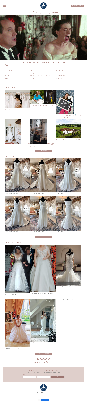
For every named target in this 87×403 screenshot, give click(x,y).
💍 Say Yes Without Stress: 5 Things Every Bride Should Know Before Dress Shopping (68, 115)
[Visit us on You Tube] (49, 359)
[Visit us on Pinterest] (43, 359)
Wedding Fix (59, 78)
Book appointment (77, 5)
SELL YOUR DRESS (9, 109)
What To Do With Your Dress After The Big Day (41, 105)
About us (7, 68)
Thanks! (32, 78)
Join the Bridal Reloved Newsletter (65, 73)
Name (24, 374)
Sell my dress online (61, 75)
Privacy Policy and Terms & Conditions (40, 75)
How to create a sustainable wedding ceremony (68, 139)
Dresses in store (60, 70)
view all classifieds (43, 353)
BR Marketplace (9, 70)
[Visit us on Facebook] (37, 359)
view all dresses (43, 237)
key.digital (45, 395)
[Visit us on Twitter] (40, 359)
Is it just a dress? (26, 143)
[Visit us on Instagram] (46, 359)
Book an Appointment (61, 68)
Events (6, 73)
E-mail (38, 374)
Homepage (33, 73)
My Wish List (8, 75)
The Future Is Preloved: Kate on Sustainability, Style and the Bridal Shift (42, 145)
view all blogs (43, 150)
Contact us (33, 70)
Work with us (8, 80)
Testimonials (8, 78)
